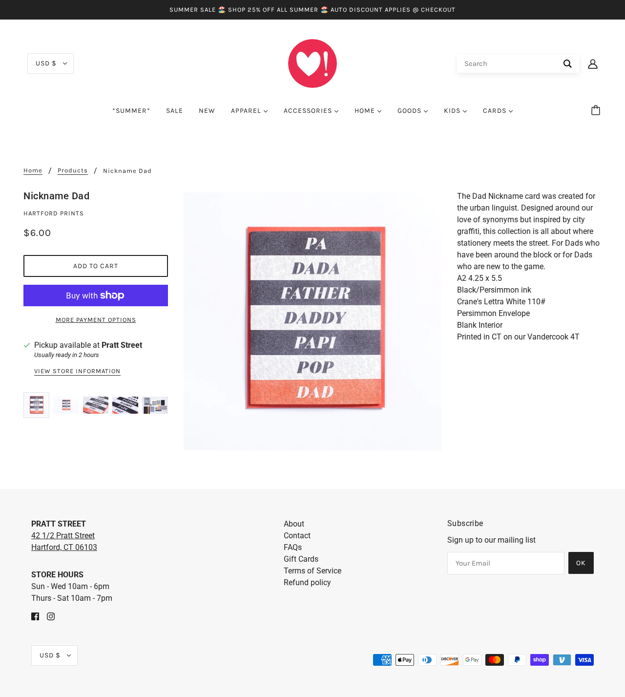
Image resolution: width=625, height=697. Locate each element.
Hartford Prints (53, 213)
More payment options (96, 319)
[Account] (593, 63)
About (294, 523)
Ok (581, 563)
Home (32, 170)
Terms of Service (312, 570)
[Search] (567, 64)
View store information (77, 371)
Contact (297, 535)
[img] (35, 616)
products (73, 170)
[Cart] (597, 111)
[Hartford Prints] (312, 62)
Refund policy (307, 582)
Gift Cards (301, 559)
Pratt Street (122, 345)
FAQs (293, 547)
